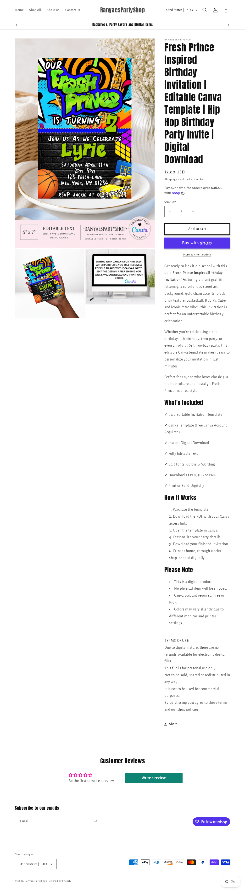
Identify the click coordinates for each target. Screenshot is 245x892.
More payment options (197, 254)
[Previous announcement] (16, 24)
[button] (205, 10)
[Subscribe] (95, 821)
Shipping (170, 179)
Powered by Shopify (60, 881)
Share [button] (173, 724)
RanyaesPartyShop (36, 881)
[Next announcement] (228, 24)
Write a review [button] (154, 778)
